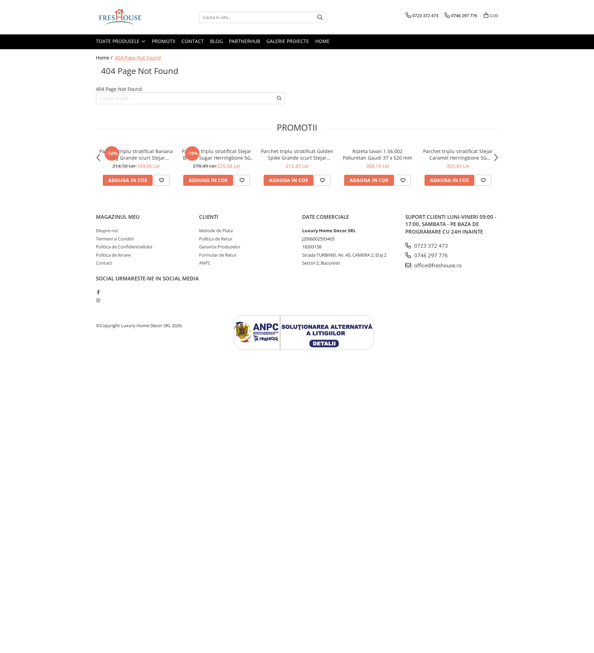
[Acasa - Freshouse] (130, 17)
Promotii (163, 41)
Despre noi (107, 230)
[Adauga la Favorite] (161, 180)
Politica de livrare (113, 255)
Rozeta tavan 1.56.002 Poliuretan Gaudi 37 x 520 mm (377, 154)
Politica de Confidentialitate (124, 247)
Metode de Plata (216, 230)
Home (322, 41)
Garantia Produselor (219, 247)
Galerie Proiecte (287, 41)
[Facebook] (98, 292)
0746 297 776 (430, 255)
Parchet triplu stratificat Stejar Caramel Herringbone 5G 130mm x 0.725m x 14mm (458, 154)
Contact (193, 41)
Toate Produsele (118, 41)
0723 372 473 (430, 245)
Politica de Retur (215, 239)
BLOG (216, 41)
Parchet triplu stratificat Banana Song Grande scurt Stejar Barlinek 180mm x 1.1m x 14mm (136, 154)
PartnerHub (244, 41)
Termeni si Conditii (115, 239)
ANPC (205, 263)
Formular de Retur (217, 255)
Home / (105, 57)
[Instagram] (98, 300)
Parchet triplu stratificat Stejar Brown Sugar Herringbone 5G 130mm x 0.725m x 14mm (216, 154)
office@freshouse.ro (437, 265)
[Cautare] (320, 17)
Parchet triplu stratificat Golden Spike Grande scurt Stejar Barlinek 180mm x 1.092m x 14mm (297, 154)
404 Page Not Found (138, 57)
